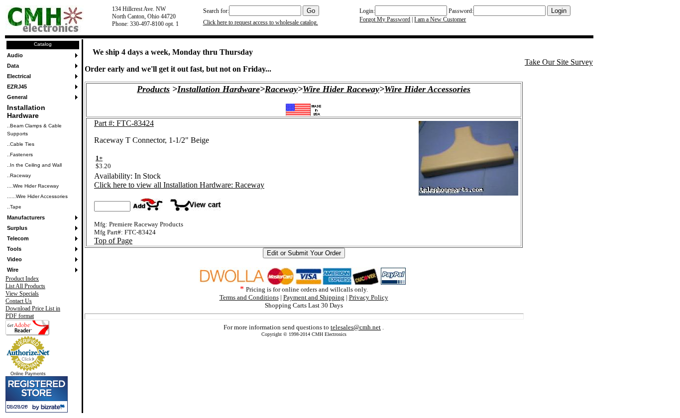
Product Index (22, 278)
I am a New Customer (440, 19)
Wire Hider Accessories (427, 89)
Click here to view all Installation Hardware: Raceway (179, 185)
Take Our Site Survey (559, 62)
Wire (12, 270)
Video (14, 259)
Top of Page (113, 240)
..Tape (14, 206)
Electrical (19, 76)
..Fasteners (20, 154)
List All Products (25, 286)
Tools (14, 249)
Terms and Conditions (249, 297)
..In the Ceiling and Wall (34, 165)
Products (153, 89)
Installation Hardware (26, 111)
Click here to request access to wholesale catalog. (260, 22)
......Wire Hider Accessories (37, 196)
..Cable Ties (20, 144)
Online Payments (28, 373)
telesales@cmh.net (356, 327)
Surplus (17, 228)
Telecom (18, 238)
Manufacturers (26, 217)
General (17, 97)
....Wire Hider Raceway (33, 186)
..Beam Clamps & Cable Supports (34, 129)
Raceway (281, 89)
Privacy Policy (368, 297)
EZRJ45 (17, 87)
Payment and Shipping (313, 297)
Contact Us (18, 301)
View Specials (22, 293)
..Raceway (19, 175)
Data (13, 66)
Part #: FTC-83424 (124, 123)
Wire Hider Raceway (341, 89)
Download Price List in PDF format (32, 312)
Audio (15, 55)
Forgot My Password (384, 19)
